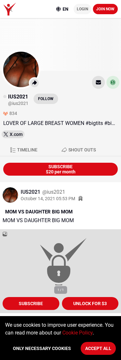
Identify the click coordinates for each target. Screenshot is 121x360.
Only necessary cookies (42, 348)
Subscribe (31, 303)
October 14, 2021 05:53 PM (48, 198)
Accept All (98, 348)
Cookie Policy (77, 333)
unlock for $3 (90, 303)
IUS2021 (31, 192)
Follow (46, 99)
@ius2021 (53, 192)
